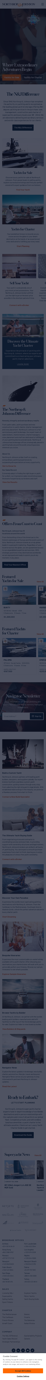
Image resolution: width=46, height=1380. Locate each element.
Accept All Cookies (23, 1371)
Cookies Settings (23, 1376)
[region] (23, 1366)
